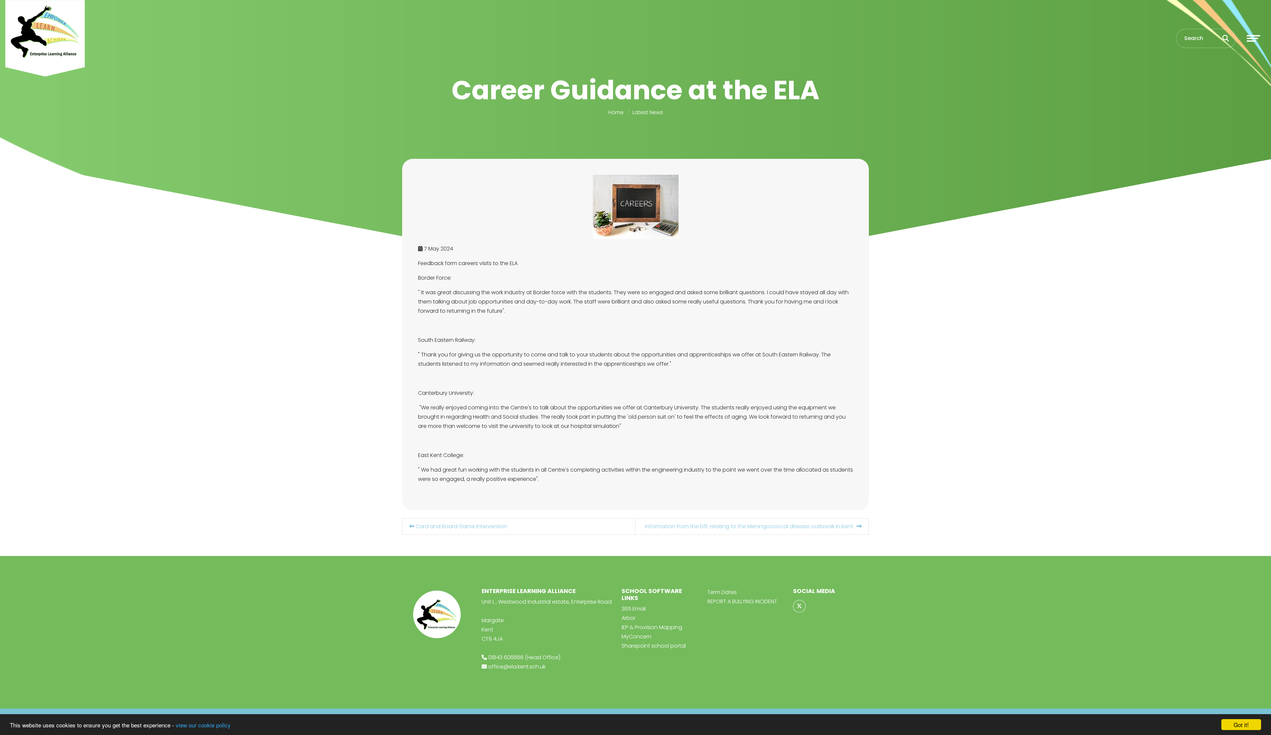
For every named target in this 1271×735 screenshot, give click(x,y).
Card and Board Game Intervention (460, 526)
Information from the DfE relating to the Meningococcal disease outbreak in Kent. (751, 526)
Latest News (648, 112)
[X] (799, 606)
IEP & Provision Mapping (652, 627)
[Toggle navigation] (1253, 38)
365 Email (634, 609)
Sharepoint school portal (654, 646)
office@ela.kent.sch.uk (516, 666)
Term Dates (722, 592)
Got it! (1241, 724)
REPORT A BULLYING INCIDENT (742, 601)
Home (616, 112)
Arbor (629, 618)
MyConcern (636, 636)
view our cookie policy (203, 725)
